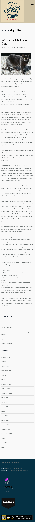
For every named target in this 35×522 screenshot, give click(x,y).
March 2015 (5, 398)
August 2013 (5, 438)
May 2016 (4, 379)
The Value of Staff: (7, 327)
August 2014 (5, 402)
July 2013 (4, 443)
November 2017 (6, 357)
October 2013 (5, 429)
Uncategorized (22, 47)
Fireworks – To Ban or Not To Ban (11, 323)
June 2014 (4, 407)
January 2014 (5, 425)
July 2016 (4, 375)
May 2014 (4, 411)
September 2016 (6, 370)
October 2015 (5, 388)
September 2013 (6, 434)
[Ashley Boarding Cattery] (12, 11)
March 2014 (5, 420)
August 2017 (5, 361)
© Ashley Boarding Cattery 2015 (11, 462)
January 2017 (5, 366)
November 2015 (6, 384)
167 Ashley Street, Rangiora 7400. (17, 470)
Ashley (13, 47)
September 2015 (6, 393)
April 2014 (4, 416)
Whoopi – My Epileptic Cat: (16, 41)
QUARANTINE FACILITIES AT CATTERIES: (14, 339)
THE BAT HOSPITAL (7, 343)
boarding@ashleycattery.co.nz (14, 468)
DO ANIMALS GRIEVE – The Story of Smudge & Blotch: (16, 333)
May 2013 (4, 447)
